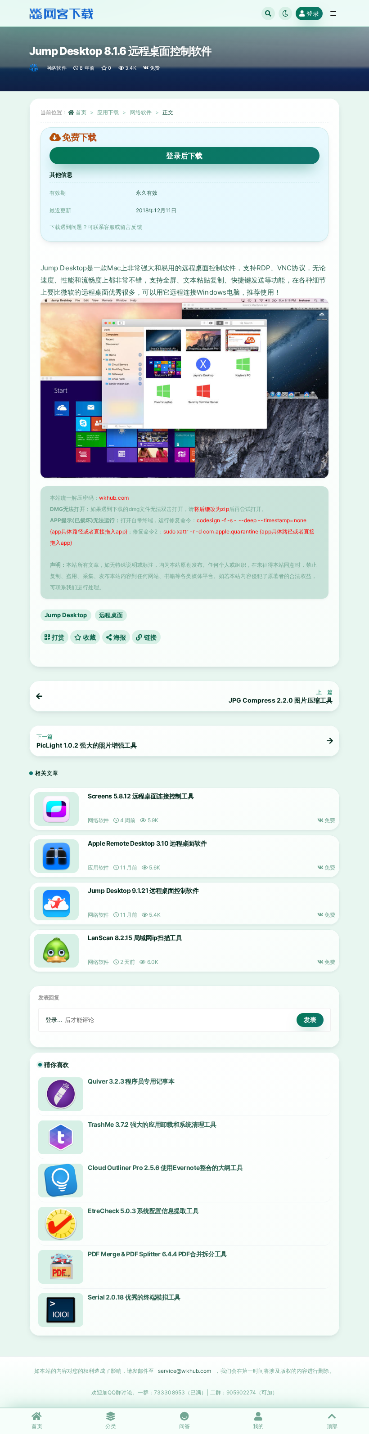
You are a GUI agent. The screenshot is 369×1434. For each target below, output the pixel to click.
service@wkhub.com (185, 1370)
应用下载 (108, 112)
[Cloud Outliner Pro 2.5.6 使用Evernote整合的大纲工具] (60, 1180)
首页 (81, 112)
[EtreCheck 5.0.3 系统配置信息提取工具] (60, 1224)
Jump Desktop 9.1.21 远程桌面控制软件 (143, 890)
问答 (184, 1426)
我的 (258, 1426)
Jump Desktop (66, 614)
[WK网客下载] (34, 67)
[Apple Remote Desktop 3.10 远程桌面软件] (56, 856)
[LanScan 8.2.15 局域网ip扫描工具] (56, 951)
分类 (110, 1426)
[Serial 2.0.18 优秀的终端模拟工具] (60, 1310)
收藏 (89, 637)
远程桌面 (111, 614)
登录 (312, 13)
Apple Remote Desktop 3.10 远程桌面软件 (147, 843)
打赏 (57, 637)
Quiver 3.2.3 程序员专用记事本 (131, 1081)
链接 (149, 637)
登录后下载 (184, 155)
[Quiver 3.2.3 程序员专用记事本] (60, 1094)
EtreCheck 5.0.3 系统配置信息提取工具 (143, 1210)
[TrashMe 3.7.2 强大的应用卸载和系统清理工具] (60, 1137)
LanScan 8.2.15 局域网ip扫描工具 (135, 937)
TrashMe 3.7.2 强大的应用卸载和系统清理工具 (152, 1124)
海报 (119, 637)
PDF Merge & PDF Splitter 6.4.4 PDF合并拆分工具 (157, 1254)
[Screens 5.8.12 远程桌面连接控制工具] (56, 809)
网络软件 (56, 68)
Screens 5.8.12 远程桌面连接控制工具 (141, 796)
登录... (54, 1019)
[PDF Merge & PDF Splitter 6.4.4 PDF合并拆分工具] (60, 1267)
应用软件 (98, 867)
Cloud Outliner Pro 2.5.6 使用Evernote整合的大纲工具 (165, 1167)
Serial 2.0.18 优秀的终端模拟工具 (134, 1297)
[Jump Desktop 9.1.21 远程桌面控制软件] (56, 903)
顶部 (332, 1426)
